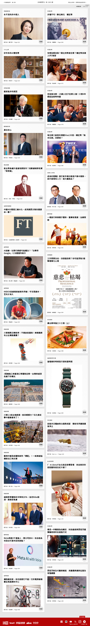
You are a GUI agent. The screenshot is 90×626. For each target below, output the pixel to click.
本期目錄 (78, 6)
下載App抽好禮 (73, 624)
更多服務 (82, 617)
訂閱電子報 (84, 624)
